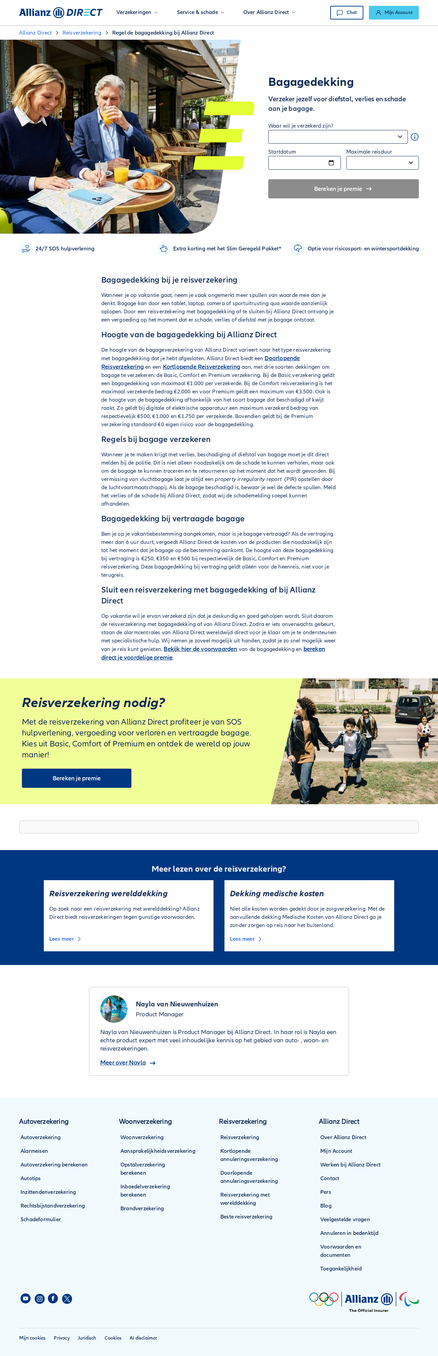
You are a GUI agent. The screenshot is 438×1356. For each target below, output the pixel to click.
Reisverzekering (239, 1137)
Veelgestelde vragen (345, 1219)
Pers (325, 1192)
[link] (394, 12)
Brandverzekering (142, 1208)
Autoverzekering (41, 1137)
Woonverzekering (142, 1137)
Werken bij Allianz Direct (350, 1164)
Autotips (31, 1178)
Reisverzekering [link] (82, 32)
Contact (329, 1178)
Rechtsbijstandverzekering (53, 1205)
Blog (326, 1205)
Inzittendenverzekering (48, 1192)
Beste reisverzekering (246, 1216)
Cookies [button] (113, 1338)
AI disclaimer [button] (143, 1338)
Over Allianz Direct (343, 1137)
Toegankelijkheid (341, 1268)
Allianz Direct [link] (35, 32)
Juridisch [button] (87, 1338)
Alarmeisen (34, 1151)
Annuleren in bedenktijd (349, 1233)
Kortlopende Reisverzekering (201, 366)
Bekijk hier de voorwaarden (200, 649)
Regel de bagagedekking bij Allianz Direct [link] (163, 32)
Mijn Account (336, 1151)
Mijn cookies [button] (32, 1338)
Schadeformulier (41, 1219)
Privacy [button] (61, 1338)
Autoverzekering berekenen (54, 1164)
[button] (137, 12)
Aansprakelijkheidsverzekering (157, 1151)
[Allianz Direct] (61, 12)
